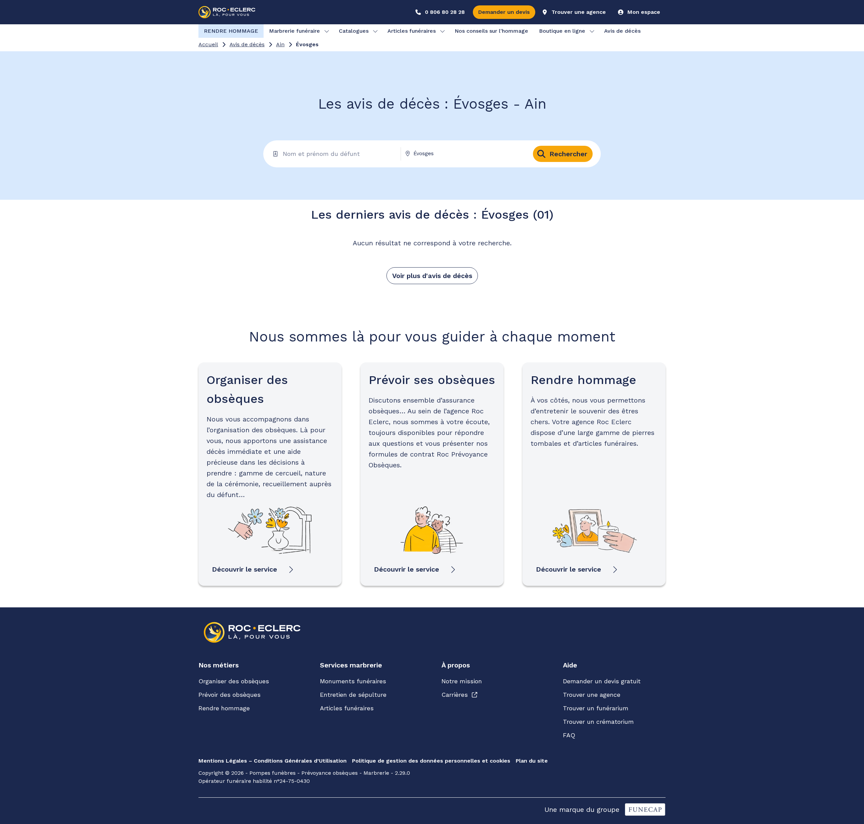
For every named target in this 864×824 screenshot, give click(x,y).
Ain (280, 44)
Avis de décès (247, 44)
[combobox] (464, 153)
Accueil (208, 44)
